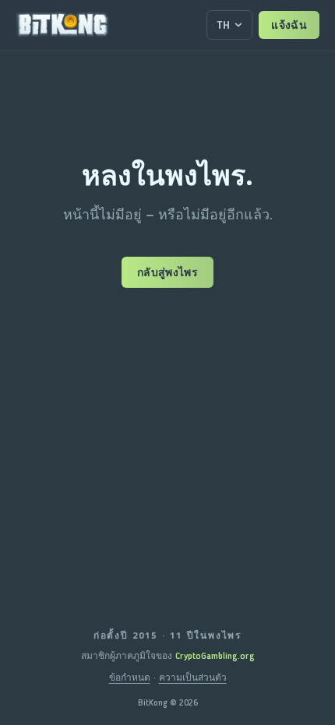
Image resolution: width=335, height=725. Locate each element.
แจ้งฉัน (289, 25)
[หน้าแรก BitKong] (62, 25)
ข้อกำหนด (129, 677)
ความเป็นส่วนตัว (193, 677)
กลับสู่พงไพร (167, 272)
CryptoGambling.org (215, 655)
